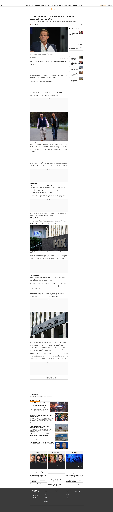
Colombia (42, 5)
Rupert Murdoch (40, 396)
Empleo (57, 491)
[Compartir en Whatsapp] (56, 58)
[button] (2, 5)
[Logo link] (56, 8)
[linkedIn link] (37, 497)
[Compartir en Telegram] (64, 58)
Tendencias (80, 5)
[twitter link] (35, 495)
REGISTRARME (103, 5)
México (49, 5)
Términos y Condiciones (78, 491)
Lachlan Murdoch (33, 396)
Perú (52, 5)
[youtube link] (33, 497)
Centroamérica (56, 5)
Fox (45, 396)
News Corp (49, 396)
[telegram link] (35, 497)
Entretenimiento (74, 5)
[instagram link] (37, 495)
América (46, 491)
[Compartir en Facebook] (58, 58)
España (46, 5)
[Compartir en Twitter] (60, 58)
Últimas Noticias (64, 5)
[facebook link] (33, 495)
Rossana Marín (35, 24)
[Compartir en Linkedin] (62, 58)
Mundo (60, 5)
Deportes (69, 5)
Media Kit (67, 498)
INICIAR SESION (109, 5)
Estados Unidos (37, 5)
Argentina (32, 5)
